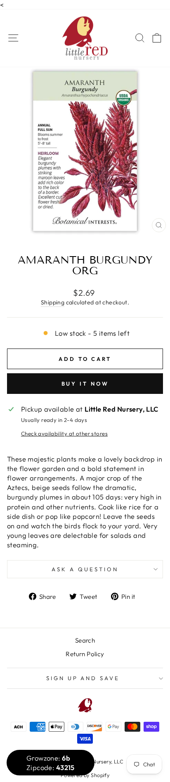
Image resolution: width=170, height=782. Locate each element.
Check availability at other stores (64, 433)
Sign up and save (83, 678)
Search (85, 640)
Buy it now (85, 383)
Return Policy (85, 654)
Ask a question (85, 569)
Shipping (52, 302)
